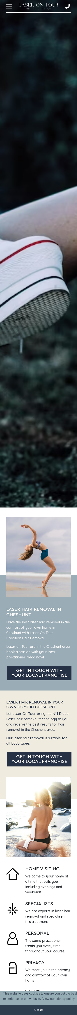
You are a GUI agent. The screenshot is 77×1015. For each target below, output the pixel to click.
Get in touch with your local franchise (39, 673)
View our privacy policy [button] (58, 998)
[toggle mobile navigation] (9, 6)
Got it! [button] (38, 1009)
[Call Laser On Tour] (68, 6)
